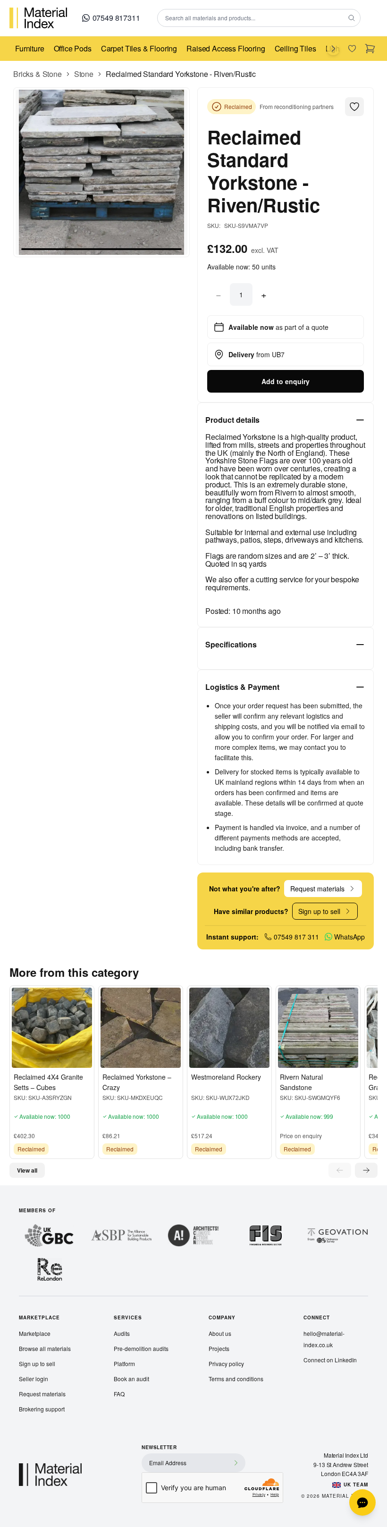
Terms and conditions (236, 1379)
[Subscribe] (236, 1462)
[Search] (351, 17)
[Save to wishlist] (21, 1058)
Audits (122, 1333)
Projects (219, 1348)
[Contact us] (362, 1502)
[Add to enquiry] (37, 1058)
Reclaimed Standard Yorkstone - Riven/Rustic (181, 73)
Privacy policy (226, 1363)
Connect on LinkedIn (330, 1360)
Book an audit (131, 1379)
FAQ (119, 1394)
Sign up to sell (37, 1363)
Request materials (42, 1394)
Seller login (33, 1379)
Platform (124, 1363)
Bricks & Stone (37, 73)
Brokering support (42, 1409)
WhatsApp (349, 936)
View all (27, 1170)
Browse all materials (45, 1348)
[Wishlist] (352, 48)
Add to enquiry (285, 381)
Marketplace (34, 1333)
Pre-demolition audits (141, 1348)
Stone (83, 73)
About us (220, 1333)
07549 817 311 (296, 936)
